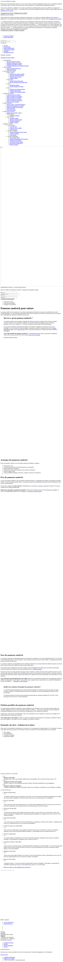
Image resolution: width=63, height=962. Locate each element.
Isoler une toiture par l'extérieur (14, 96)
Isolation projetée (14, 122)
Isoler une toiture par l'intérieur (14, 97)
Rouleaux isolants (14, 118)
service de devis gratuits (34, 335)
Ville (2, 297)
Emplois (6, 944)
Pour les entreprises (8, 37)
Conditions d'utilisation (9, 957)
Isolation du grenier (14, 85)
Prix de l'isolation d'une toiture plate (18, 82)
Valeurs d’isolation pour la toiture (15, 107)
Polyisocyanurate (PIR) (15, 140)
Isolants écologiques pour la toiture (18, 132)
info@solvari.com (8, 923)
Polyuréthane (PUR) (15, 137)
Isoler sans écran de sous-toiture (14, 100)
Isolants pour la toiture (9, 49)
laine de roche (21, 329)
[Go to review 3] (4, 870)
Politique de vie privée (9, 958)
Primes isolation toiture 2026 (14, 68)
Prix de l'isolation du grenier (16, 86)
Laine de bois (13, 135)
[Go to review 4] (5, 870)
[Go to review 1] (1, 870)
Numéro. (3, 294)
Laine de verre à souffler (16, 128)
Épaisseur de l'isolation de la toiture (15, 106)
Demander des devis (9, 52)
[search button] (1, 40)
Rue (2, 292)
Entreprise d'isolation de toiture (14, 64)
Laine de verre (13, 126)
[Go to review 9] (13, 870)
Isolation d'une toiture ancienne (17, 89)
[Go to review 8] (12, 870)
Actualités (6, 51)
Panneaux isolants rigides (16, 119)
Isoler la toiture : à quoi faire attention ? (16, 104)
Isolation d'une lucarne (15, 90)
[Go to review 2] (2, 870)
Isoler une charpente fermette (17, 75)
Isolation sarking (14, 78)
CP (1, 295)
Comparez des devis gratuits (7, 57)
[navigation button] (4, 40)
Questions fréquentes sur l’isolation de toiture (18, 65)
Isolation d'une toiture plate (16, 81)
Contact (5, 946)
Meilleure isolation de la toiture (14, 63)
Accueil (5, 45)
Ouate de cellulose (14, 133)
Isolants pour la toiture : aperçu (14, 112)
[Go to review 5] (7, 870)
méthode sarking (38, 669)
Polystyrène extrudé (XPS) (16, 143)
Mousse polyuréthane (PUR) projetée (19, 139)
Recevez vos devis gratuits (35, 491)
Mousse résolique (14, 144)
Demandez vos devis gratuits (20, 681)
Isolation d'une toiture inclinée (17, 74)
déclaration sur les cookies (7, 10)
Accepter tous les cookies (7, 13)
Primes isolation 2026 (9, 48)
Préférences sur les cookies (20, 13)
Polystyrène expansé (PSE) (16, 142)
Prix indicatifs (7, 47)
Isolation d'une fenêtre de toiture (17, 92)
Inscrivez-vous (4, 954)
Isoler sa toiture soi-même (13, 101)
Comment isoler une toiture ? (14, 94)
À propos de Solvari (8, 36)
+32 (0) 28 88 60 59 (8, 922)
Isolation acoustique (14, 115)
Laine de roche (13, 129)
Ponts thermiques (11, 108)
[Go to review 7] (10, 870)
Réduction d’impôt (11, 70)
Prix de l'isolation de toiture (13, 61)
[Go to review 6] (9, 870)
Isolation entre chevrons (15, 76)
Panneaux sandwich (15, 121)
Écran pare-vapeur (11, 110)
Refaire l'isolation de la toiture (14, 99)
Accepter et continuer (19, 30)
